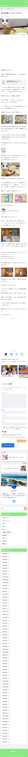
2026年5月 (5, 562)
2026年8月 (5, 553)
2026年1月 (5, 574)
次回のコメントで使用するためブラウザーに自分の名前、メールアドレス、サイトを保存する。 (14, 428)
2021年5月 (5, 736)
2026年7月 (5, 556)
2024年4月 (5, 634)
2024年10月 (6, 617)
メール (4, 415)
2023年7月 (5, 660)
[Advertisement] (14, 54)
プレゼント (8, 361)
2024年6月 (5, 629)
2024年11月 (6, 614)
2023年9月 (5, 655)
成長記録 (5, 535)
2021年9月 (5, 724)
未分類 (5, 541)
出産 (4, 523)
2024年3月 (5, 637)
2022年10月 (6, 687)
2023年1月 (5, 678)
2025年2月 (5, 605)
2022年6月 (5, 698)
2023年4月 (5, 669)
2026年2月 (5, 571)
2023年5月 (5, 666)
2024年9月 (5, 620)
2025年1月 (5, 608)
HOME (2, 5)
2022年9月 (5, 689)
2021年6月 (5, 733)
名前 (3, 409)
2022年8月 (5, 692)
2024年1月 (5, 643)
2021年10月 (6, 721)
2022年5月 (5, 701)
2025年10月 (6, 582)
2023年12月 (6, 646)
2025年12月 (6, 576)
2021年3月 (5, 742)
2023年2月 (5, 675)
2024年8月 (5, 623)
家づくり (5, 529)
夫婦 (4, 526)
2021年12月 (6, 716)
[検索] (25, 508)
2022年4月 (5, 704)
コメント (4, 392)
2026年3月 (5, 568)
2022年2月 (5, 710)
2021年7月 (5, 730)
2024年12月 (6, 611)
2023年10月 (6, 652)
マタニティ (6, 520)
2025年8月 (5, 588)
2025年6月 (5, 594)
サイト (3, 421)
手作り (17, 359)
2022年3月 (5, 707)
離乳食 (4, 543)
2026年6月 (5, 559)
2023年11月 (6, 649)
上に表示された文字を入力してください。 (12, 434)
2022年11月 (6, 684)
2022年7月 (5, 695)
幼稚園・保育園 (11, 359)
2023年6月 (5, 663)
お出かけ (5, 517)
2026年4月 (5, 565)
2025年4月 (5, 600)
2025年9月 (5, 585)
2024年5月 (5, 631)
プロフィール (8, 5)
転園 (24, 361)
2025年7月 (5, 591)
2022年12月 (6, 681)
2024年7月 (5, 626)
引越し (19, 361)
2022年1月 (5, 713)
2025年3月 (5, 603)
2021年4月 (5, 739)
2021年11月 (6, 718)
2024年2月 (5, 640)
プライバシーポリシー (17, 5)
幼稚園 (14, 361)
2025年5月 (5, 597)
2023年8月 (5, 658)
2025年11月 (6, 579)
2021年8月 (5, 727)
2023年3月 (5, 672)
